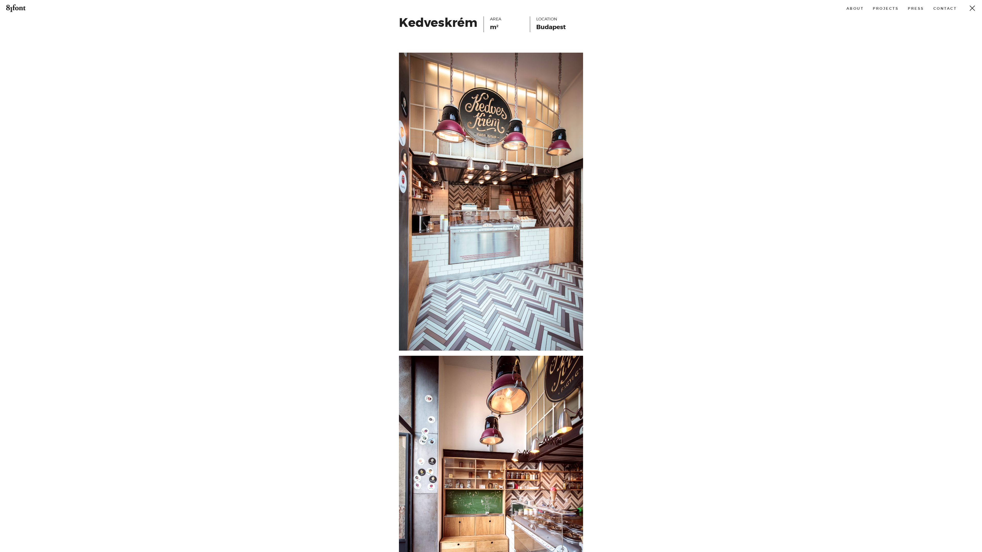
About (855, 8)
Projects (886, 8)
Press (916, 8)
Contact (945, 8)
